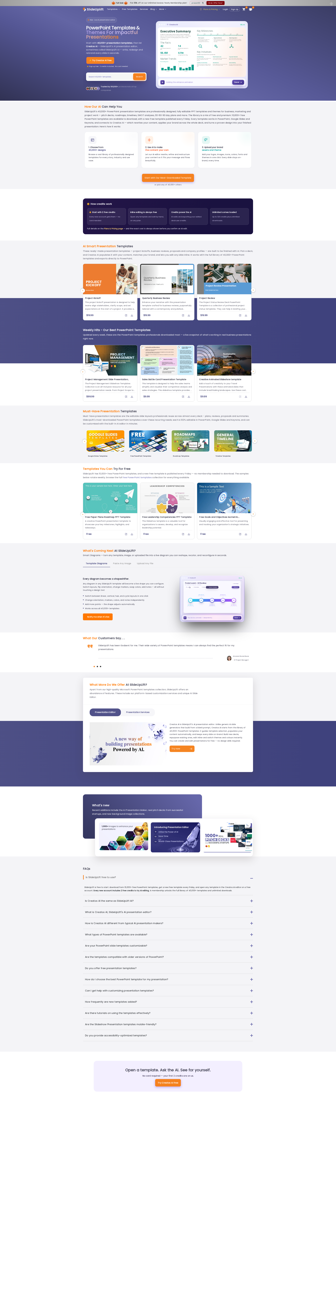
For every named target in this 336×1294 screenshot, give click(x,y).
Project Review (207, 298)
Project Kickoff (93, 298)
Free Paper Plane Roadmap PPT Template (107, 517)
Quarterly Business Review (156, 298)
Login (225, 9)
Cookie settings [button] (225, 1290)
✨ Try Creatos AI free (100, 60)
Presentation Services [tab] (138, 712)
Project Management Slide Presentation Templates (106, 381)
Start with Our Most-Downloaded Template (168, 177)
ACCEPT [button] (240, 1290)
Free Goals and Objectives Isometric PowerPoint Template (218, 518)
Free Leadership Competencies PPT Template (166, 517)
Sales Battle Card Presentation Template (164, 379)
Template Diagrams (96, 563)
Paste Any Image (122, 563)
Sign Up (234, 9)
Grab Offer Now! (215, 3)
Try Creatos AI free (168, 1082)
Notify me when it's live (98, 617)
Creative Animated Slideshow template (220, 379)
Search (139, 76)
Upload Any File (145, 563)
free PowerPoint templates (137, 477)
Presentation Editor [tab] (105, 712)
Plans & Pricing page (113, 228)
